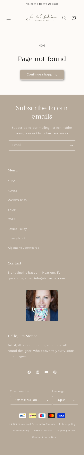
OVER (12, 219)
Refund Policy (17, 229)
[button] (8, 18)
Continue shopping (42, 74)
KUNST (12, 190)
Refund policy (67, 424)
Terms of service (43, 430)
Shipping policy (65, 430)
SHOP (12, 209)
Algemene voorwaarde (23, 247)
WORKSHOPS (17, 200)
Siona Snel (25, 424)
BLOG (11, 181)
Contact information (44, 437)
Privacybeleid (17, 238)
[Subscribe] (71, 145)
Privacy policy (21, 430)
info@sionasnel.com (49, 278)
